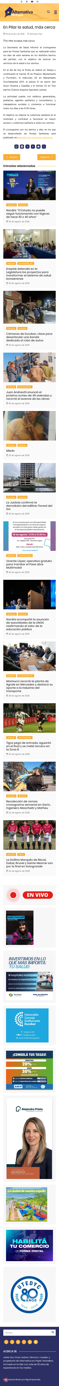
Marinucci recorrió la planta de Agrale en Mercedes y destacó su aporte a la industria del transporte (29, 686)
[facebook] (27, 2)
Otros (21, 854)
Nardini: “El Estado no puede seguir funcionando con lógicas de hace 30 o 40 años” (28, 213)
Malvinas (11, 205)
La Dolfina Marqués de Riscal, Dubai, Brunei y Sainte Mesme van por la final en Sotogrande (29, 863)
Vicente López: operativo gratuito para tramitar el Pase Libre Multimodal (29, 564)
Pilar (40, 34)
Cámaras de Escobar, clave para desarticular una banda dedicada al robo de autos (29, 337)
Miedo (10, 451)
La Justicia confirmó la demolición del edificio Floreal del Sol (29, 506)
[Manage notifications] (6, 1380)
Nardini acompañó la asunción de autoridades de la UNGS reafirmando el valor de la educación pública (27, 624)
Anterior (13, 157)
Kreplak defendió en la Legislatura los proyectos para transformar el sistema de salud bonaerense (28, 274)
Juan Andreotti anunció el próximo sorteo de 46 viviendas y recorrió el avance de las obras (29, 395)
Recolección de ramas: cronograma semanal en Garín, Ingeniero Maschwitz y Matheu (28, 804)
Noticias (33, 34)
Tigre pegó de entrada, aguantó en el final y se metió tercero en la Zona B (28, 746)
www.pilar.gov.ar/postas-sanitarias (34, 137)
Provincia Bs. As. (26, 263)
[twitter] (22, 2)
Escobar (11, 328)
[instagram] (37, 2)
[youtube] (32, 2)
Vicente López (25, 555)
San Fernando (25, 387)
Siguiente (45, 157)
